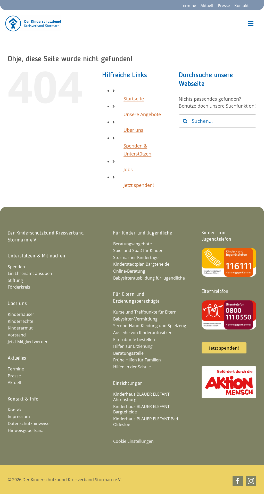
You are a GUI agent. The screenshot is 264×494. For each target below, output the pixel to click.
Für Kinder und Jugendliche (142, 233)
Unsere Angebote (142, 114)
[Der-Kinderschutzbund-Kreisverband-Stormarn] (33, 18)
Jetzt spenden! (138, 185)
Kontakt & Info (23, 399)
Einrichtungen (128, 383)
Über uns (133, 130)
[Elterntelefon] (229, 303)
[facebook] (238, 481)
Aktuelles (17, 358)
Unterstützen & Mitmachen (36, 256)
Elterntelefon (215, 291)
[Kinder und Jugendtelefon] (229, 250)
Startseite (133, 99)
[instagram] (251, 481)
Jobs (128, 169)
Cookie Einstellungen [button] (133, 441)
